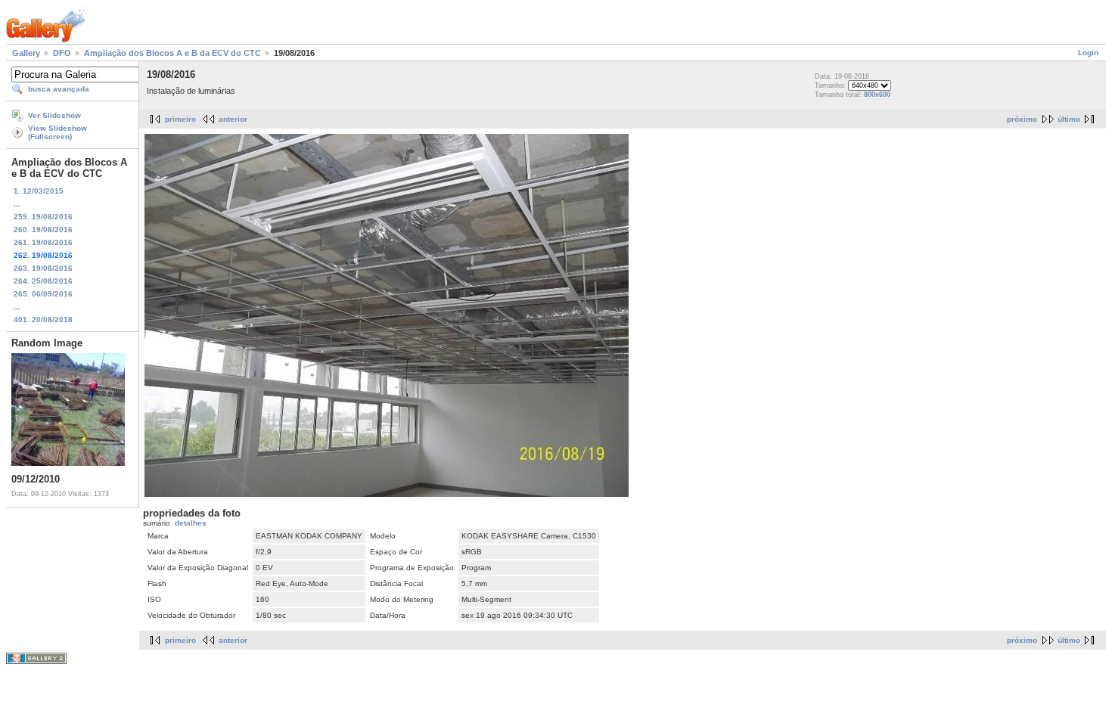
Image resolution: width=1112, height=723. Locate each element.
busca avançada (58, 89)
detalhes (191, 523)
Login (1088, 52)
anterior (233, 119)
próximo (1022, 119)
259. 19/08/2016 (43, 217)
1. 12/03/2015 (39, 191)
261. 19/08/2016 (43, 242)
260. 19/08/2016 (43, 229)
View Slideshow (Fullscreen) (57, 132)
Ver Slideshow (54, 115)
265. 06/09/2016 (43, 294)
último (1069, 119)
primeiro (180, 119)
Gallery (26, 52)
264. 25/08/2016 (43, 281)
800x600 (877, 94)
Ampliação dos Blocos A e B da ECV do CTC (172, 52)
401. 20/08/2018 (43, 319)
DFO (62, 52)
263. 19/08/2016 (43, 268)
